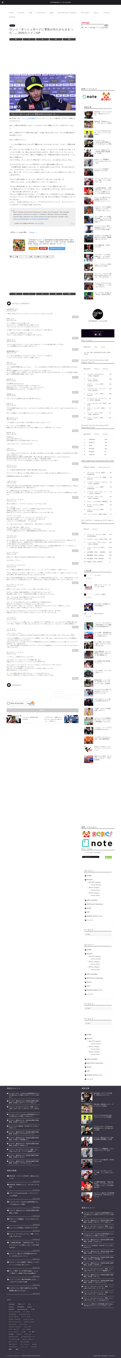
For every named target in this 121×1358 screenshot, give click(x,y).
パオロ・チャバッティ (13, 1336)
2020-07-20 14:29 (11, 310)
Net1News (29, 1306)
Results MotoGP (96, 885)
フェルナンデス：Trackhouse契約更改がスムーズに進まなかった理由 (23, 1203)
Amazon (33, 248)
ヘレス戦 (33, 256)
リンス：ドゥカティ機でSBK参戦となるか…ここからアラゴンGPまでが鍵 (24, 1281)
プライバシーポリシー (13, 1355)
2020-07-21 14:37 (11, 537)
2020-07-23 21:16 (11, 630)
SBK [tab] (96, 347)
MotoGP (21, 13)
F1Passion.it (11, 1306)
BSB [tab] (103, 347)
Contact (107, 13)
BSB (51, 13)
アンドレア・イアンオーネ (14, 1319)
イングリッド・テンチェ (28, 1319)
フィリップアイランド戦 (14, 1339)
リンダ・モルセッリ (13, 1346)
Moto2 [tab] (96, 369)
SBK (30, 13)
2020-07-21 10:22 (11, 501)
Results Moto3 (95, 895)
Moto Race (41, 13)
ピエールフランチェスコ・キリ (28, 1336)
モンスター (34, 1344)
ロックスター (34, 1346)
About (96, 13)
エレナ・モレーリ (12, 1324)
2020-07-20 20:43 (11, 450)
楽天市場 (43, 248)
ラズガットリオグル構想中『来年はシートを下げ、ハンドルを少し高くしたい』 (24, 1263)
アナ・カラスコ (26, 1311)
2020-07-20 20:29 (11, 434)
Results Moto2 (95, 890)
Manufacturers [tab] (104, 467)
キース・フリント (23, 1324)
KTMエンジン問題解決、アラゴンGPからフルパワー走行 (24, 1220)
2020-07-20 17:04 (11, 352)
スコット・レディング (13, 1331)
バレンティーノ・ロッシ (23, 256)
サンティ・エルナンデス (14, 1329)
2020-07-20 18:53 (11, 395)
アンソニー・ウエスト (26, 1316)
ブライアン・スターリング (28, 1339)
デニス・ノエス (28, 1334)
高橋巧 (17, 1349)
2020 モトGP (42, 256)
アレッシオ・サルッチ (13, 1316)
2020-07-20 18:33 (11, 380)
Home (11, 13)
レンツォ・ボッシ (24, 1346)
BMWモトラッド (21, 1304)
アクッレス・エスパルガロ (14, 1311)
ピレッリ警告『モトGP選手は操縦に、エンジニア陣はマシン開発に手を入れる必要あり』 (23, 1272)
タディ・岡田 (31, 1331)
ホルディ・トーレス (13, 1341)
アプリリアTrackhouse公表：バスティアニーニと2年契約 (23, 1194)
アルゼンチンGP (12, 1314)
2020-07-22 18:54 (11, 566)
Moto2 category (94, 887)
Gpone (32, 232)
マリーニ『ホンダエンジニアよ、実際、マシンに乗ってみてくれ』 (24, 1235)
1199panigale (12, 1304)
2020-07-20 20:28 (11, 419)
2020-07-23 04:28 (11, 619)
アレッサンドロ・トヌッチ (24, 1314)
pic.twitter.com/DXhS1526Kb (39, 219)
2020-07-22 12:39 (11, 554)
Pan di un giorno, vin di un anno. (31, 1355)
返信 (76, 317)
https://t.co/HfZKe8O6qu (21, 219)
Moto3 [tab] (105, 369)
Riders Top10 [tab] (89, 467)
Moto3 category (94, 893)
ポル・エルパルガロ (24, 1341)
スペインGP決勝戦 (28, 118)
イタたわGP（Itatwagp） (93, 852)
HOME (89, 875)
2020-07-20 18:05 (11, 364)
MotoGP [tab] (87, 347)
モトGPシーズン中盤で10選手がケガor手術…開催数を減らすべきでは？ (24, 1289)
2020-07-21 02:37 (11, 482)
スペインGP (50, 256)
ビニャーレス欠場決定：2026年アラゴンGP (23, 1126)
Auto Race (85, 13)
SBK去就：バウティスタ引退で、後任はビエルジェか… (24, 1177)
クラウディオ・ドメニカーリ (15, 1326)
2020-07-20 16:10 (11, 341)
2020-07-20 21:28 (11, 467)
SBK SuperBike (92, 900)
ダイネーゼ (19, 1334)
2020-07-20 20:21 (11, 405)
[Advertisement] (42, 58)
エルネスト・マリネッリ (29, 1321)
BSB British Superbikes (95, 904)
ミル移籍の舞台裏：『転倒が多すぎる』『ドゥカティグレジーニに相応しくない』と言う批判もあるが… (24, 1245)
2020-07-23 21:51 (11, 653)
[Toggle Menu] (2, 2)
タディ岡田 (11, 1334)
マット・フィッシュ (24, 1344)
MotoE (89, 908)
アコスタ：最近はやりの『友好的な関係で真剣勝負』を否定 (24, 1212)
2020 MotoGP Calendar (67, 13)
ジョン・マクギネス (26, 1329)
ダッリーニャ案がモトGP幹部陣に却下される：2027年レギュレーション (23, 1255)
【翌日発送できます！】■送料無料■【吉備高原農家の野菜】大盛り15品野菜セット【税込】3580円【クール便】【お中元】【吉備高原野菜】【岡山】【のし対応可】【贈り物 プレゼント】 (51, 242)
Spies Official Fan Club (22, 1309)
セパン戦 (23, 1331)
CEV (88, 912)
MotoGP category (95, 882)
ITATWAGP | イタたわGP (60, 2)
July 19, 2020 (39, 223)
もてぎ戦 (32, 1309)
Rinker (36, 245)
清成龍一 (10, 1349)
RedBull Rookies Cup (94, 916)
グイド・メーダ (27, 1326)
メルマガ (12, 17)
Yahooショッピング (57, 248)
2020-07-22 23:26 (11, 586)
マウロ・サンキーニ (13, 1344)
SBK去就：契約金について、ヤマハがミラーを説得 (24, 1186)
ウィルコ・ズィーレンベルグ (15, 1321)
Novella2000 (11, 1309)
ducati (29, 1304)
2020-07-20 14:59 (11, 320)
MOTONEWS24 (20, 1306)
